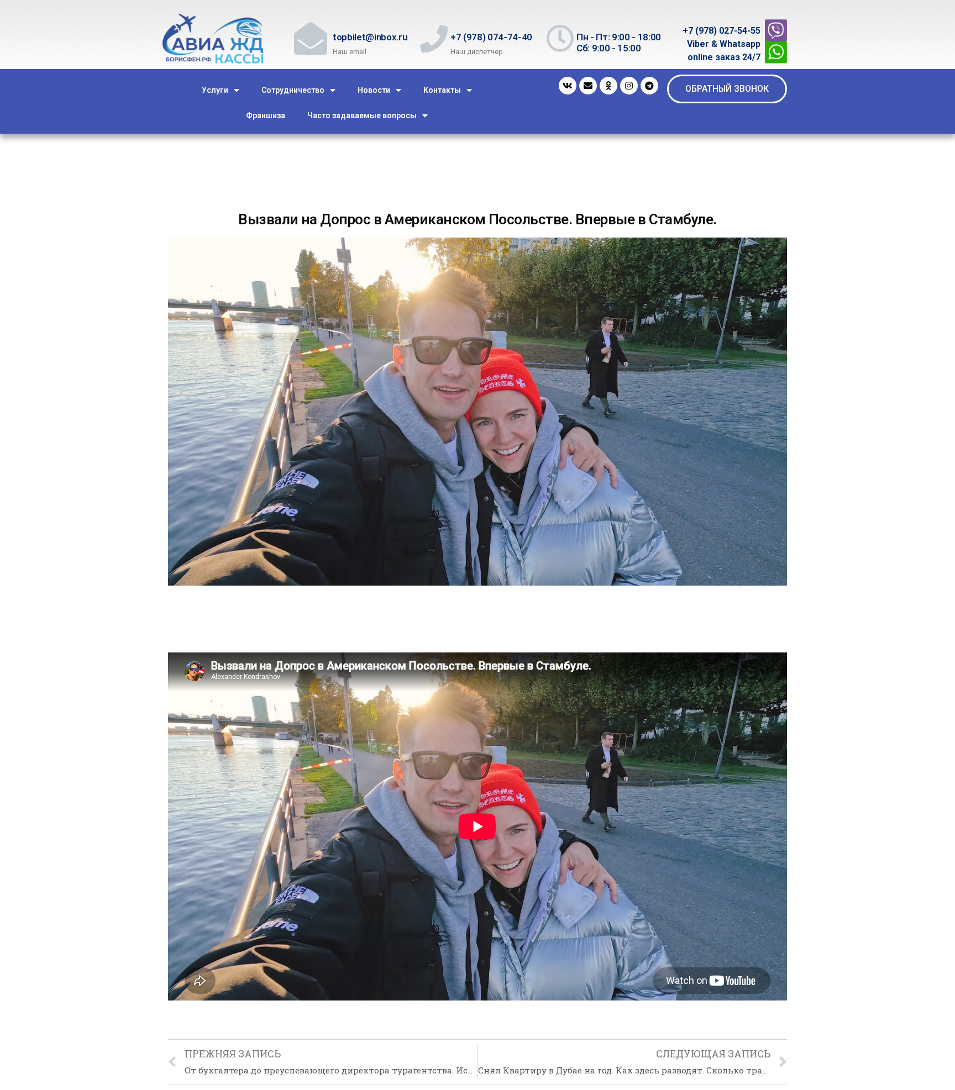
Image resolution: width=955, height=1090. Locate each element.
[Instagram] (629, 85)
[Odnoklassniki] (608, 85)
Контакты (442, 90)
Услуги (215, 90)
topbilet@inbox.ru (370, 37)
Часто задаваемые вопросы (362, 115)
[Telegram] (649, 85)
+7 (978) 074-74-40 (491, 37)
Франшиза (265, 115)
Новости (374, 90)
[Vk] (567, 85)
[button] (727, 89)
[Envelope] (588, 85)
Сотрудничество (292, 90)
